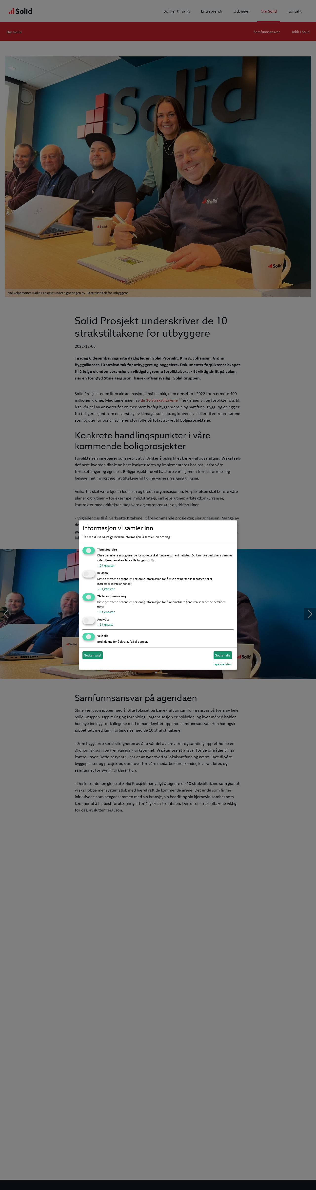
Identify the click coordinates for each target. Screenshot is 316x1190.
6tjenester (106, 565)
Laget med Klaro (223, 664)
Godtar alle (222, 655)
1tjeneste (105, 624)
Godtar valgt (92, 655)
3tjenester (106, 588)
